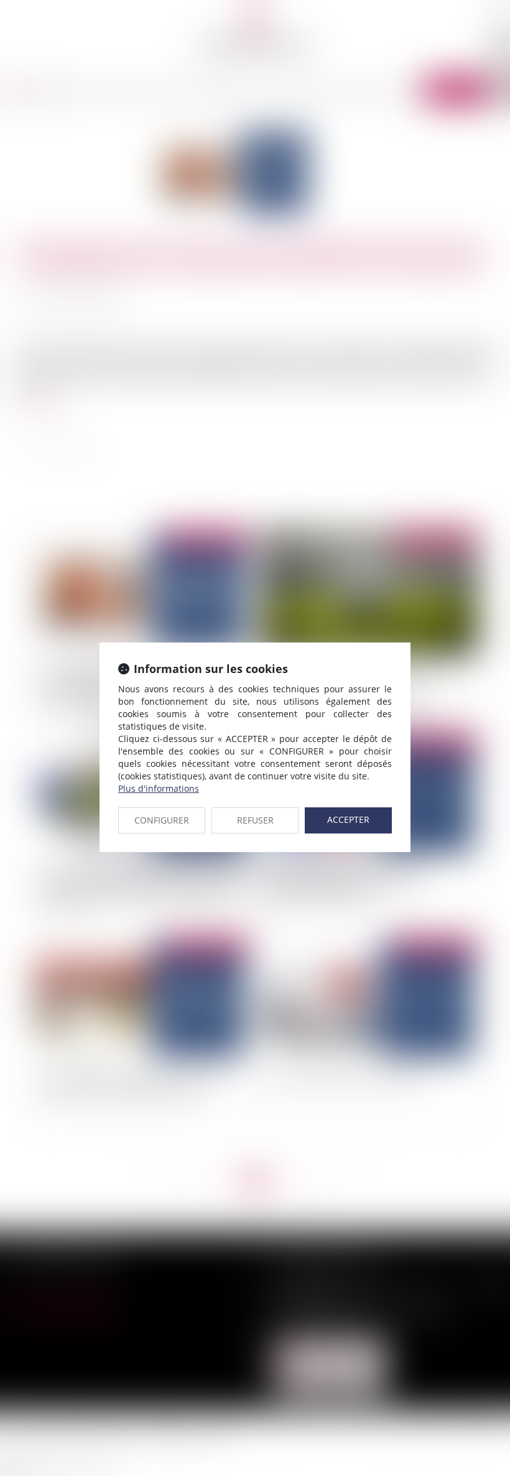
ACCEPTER (348, 819)
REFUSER (255, 820)
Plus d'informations (158, 788)
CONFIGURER (161, 820)
